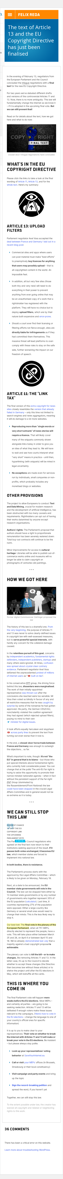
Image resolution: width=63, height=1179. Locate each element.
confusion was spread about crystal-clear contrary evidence (30, 666)
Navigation (10, 14)
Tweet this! (21, 840)
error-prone (45, 316)
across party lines (19, 732)
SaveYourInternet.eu (34, 1055)
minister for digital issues (23, 722)
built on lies (36, 676)
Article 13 (33, 181)
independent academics (22, 656)
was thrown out (29, 692)
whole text (12, 184)
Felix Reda (29, 14)
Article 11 (22, 181)
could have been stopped (20, 788)
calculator (31, 901)
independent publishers (30, 659)
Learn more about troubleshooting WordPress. (27, 1150)
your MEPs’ (29, 1062)
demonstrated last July (36, 941)
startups (47, 659)
